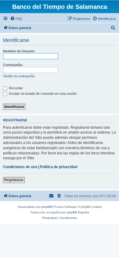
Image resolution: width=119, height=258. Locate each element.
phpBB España (78, 212)
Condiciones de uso (20, 167)
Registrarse (13, 180)
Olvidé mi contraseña (18, 76)
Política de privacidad (58, 167)
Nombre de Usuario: (19, 51)
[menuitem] (16, 18)
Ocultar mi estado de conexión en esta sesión (42, 93)
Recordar (15, 88)
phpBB (47, 206)
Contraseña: (13, 65)
